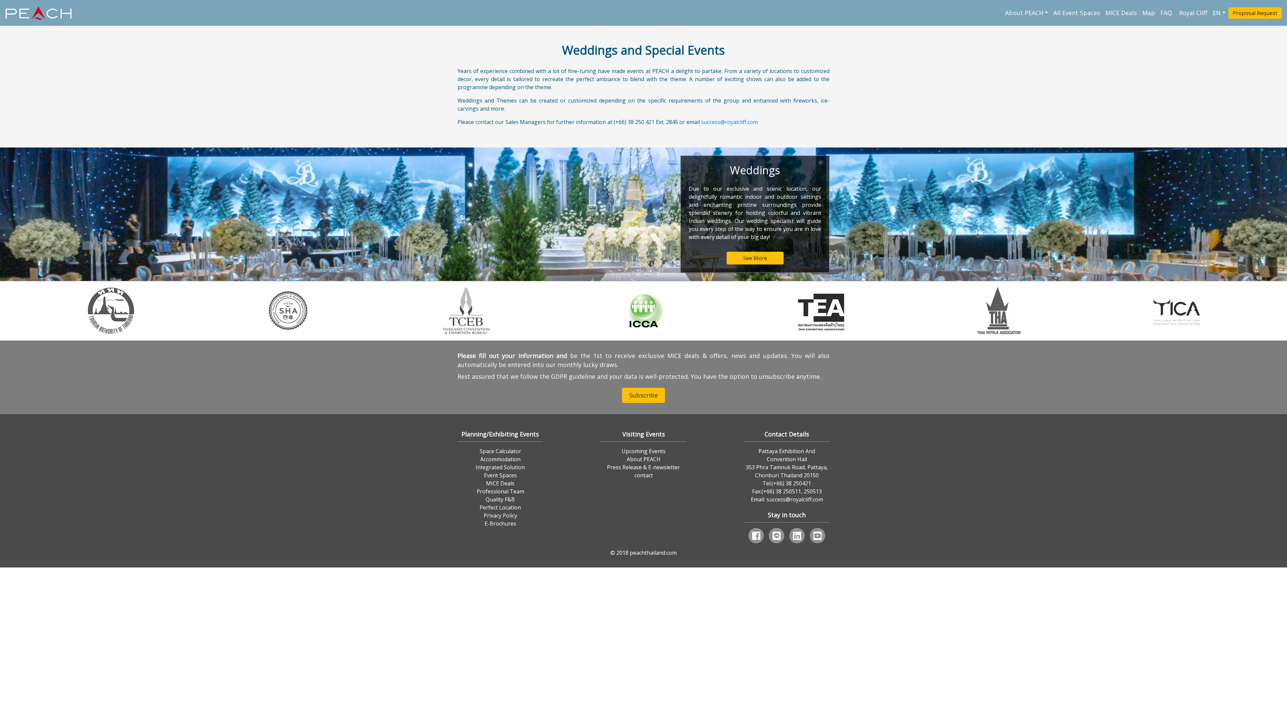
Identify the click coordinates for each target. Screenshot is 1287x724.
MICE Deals (1121, 13)
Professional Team (500, 491)
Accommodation (500, 459)
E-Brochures (500, 523)
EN (1217, 13)
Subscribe (643, 395)
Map (1148, 13)
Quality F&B (500, 499)
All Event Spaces (1076, 13)
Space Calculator (500, 451)
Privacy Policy (500, 515)
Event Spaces (500, 475)
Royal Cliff (1193, 13)
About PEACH (1024, 13)
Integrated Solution (500, 467)
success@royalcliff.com (729, 122)
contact (643, 475)
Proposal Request (1255, 13)
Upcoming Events (644, 451)
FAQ (1167, 13)
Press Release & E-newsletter (643, 467)
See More (755, 258)
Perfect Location (500, 507)
